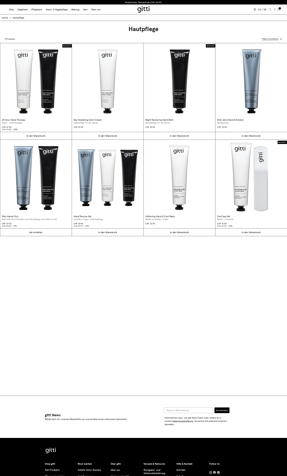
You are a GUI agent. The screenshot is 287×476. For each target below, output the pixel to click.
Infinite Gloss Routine (89, 470)
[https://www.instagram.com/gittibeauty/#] (210, 473)
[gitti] (143, 9)
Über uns (115, 470)
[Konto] (275, 9)
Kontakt (180, 470)
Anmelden (222, 410)
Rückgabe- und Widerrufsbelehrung (154, 472)
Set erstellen (36, 232)
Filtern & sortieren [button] (270, 39)
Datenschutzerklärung (182, 421)
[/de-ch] (51, 451)
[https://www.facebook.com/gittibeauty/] (214, 473)
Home (5, 17)
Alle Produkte (52, 470)
